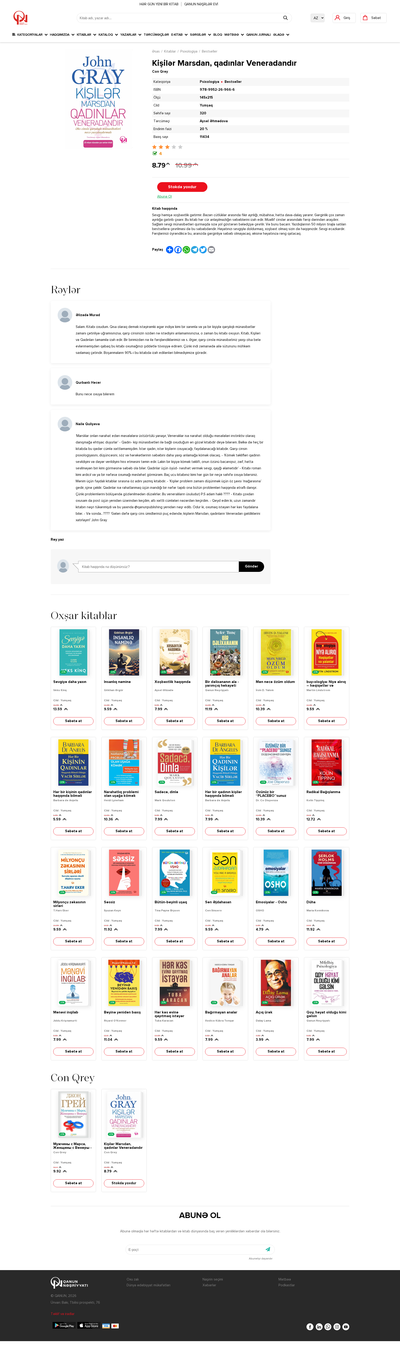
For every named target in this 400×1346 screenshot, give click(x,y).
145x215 (206, 97)
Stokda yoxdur (182, 187)
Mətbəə (233, 34)
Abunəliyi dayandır (260, 1258)
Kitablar (85, 34)
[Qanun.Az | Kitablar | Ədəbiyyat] (20, 18)
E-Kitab (177, 34)
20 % (204, 129)
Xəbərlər (209, 1285)
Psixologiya (188, 51)
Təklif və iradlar (63, 1314)
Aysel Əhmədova (214, 121)
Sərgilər (199, 34)
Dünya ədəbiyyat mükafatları (148, 1285)
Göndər (251, 566)
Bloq (217, 34)
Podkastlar (286, 1285)
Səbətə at (73, 721)
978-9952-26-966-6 (217, 89)
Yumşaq (206, 105)
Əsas (156, 51)
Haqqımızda (60, 34)
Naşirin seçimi (213, 1279)
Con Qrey (160, 71)
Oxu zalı (133, 1279)
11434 (204, 137)
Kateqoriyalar (30, 34)
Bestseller (209, 51)
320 (203, 113)
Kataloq (107, 34)
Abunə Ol (164, 196)
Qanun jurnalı (258, 34)
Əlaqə (279, 34)
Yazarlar (129, 34)
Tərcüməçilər (156, 34)
